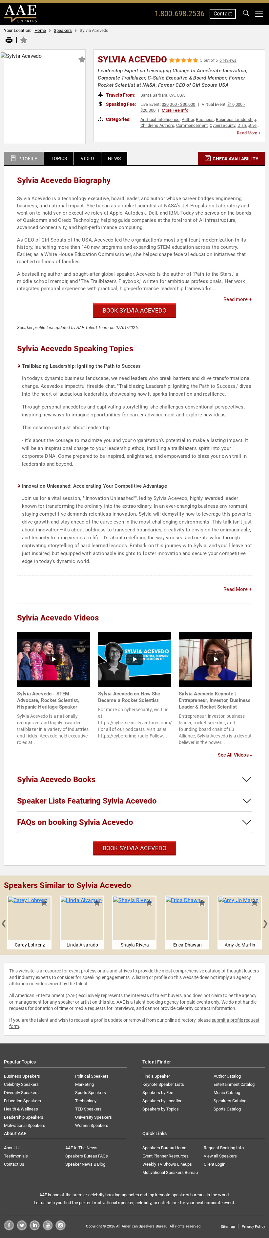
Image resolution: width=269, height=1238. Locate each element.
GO (246, 13)
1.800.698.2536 (179, 14)
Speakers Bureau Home (164, 1147)
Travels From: (120, 95)
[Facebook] (9, 1229)
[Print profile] (9, 40)
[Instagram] (60, 1229)
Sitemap (228, 1227)
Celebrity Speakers (21, 1084)
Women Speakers (91, 1125)
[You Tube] (48, 1229)
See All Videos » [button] (235, 755)
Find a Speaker (156, 1076)
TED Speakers (88, 1109)
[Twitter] (22, 1229)
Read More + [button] (249, 132)
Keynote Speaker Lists (163, 1084)
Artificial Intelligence (160, 119)
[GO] (246, 13)
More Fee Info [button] (175, 110)
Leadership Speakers (23, 1117)
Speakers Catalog (230, 1100)
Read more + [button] (237, 299)
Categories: (118, 119)
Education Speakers (22, 1100)
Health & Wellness (21, 1109)
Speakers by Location (162, 1100)
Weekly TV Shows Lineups (167, 1164)
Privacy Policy (253, 1227)
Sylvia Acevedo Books (56, 779)
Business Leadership (236, 119)
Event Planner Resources (165, 1156)
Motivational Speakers (24, 1125)
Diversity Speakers (21, 1092)
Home (40, 30)
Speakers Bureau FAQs (86, 1156)
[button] (4, 922)
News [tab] (114, 158)
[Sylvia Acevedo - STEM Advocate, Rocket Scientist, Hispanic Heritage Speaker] (53, 659)
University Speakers (93, 1117)
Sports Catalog (227, 1109)
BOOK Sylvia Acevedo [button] (134, 310)
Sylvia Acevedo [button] (132, 59)
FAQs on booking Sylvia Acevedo (75, 822)
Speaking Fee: (120, 104)
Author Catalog (227, 1076)
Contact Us (14, 1164)
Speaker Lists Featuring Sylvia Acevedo (87, 801)
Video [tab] (87, 158)
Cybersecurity (222, 125)
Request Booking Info (224, 1147)
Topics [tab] (59, 158)
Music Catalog (227, 1092)
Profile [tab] (27, 158)
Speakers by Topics (160, 1109)
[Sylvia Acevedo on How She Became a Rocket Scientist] (134, 659)
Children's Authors (157, 125)
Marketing (84, 1084)
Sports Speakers (90, 1092)
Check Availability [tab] (235, 158)
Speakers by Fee (157, 1092)
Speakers (63, 30)
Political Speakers (92, 1076)
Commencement (192, 125)
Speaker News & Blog (85, 1164)
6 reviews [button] (227, 60)
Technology (85, 1100)
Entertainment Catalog (234, 1084)
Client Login (214, 1164)
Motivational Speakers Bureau (170, 1172)
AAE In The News (81, 1147)
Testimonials (16, 1156)
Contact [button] (223, 14)
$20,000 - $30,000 (179, 104)
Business (205, 119)
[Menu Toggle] (259, 14)
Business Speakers (22, 1076)
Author (188, 119)
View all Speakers (220, 1156)
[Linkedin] (35, 1229)
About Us (12, 1147)
